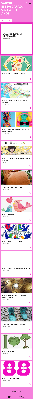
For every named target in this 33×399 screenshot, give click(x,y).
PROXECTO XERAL (6, 20)
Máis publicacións (16, 391)
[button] (29, 51)
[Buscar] (27, 3)
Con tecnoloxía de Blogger (17, 397)
